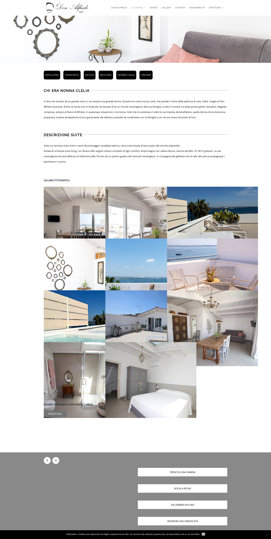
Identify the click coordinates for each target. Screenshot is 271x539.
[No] (267, 534)
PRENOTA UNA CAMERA (182, 472)
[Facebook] (47, 460)
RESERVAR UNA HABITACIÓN (182, 521)
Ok (203, 534)
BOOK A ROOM (182, 488)
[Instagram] (55, 460)
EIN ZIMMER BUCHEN (182, 504)
